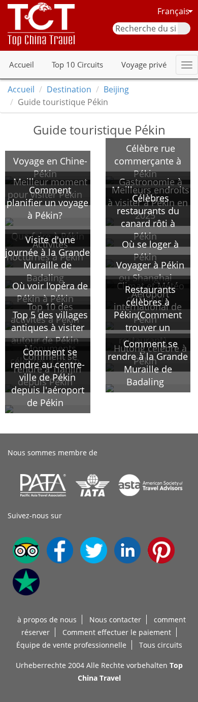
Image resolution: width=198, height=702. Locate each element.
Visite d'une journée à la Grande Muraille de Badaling (47, 258)
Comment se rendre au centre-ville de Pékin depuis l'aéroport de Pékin (48, 377)
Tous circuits (160, 645)
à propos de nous (47, 619)
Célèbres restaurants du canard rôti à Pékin (148, 217)
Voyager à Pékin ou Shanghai (150, 271)
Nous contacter (115, 619)
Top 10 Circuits (77, 64)
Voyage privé (144, 64)
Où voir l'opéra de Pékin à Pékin (50, 292)
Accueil (21, 64)
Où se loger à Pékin (150, 250)
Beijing (116, 89)
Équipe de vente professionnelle (71, 645)
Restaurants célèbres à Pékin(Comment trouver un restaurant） (148, 314)
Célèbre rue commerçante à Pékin (147, 161)
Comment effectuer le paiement (116, 632)
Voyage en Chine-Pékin (50, 167)
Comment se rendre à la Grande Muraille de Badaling (148, 363)
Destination (69, 89)
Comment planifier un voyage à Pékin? (47, 202)
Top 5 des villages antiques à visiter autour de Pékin (49, 327)
